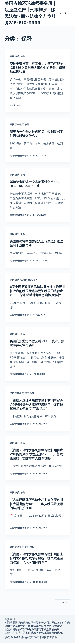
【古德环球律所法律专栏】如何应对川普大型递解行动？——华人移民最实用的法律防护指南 (36, 504)
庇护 (17, 56)
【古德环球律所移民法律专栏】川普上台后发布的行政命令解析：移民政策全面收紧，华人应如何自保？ (36, 558)
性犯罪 (24, 279)
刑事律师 (19, 124)
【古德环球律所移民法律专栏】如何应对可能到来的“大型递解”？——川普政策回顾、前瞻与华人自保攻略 (36, 454)
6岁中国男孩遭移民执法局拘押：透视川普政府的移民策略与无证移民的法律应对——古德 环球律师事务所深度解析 (37, 291)
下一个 (61, 603)
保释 (12, 56)
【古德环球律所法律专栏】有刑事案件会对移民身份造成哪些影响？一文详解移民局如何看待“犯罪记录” (36, 404)
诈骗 (32, 393)
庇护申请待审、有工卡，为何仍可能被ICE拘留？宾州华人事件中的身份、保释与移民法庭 (37, 68)
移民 (23, 56)
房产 (30, 279)
